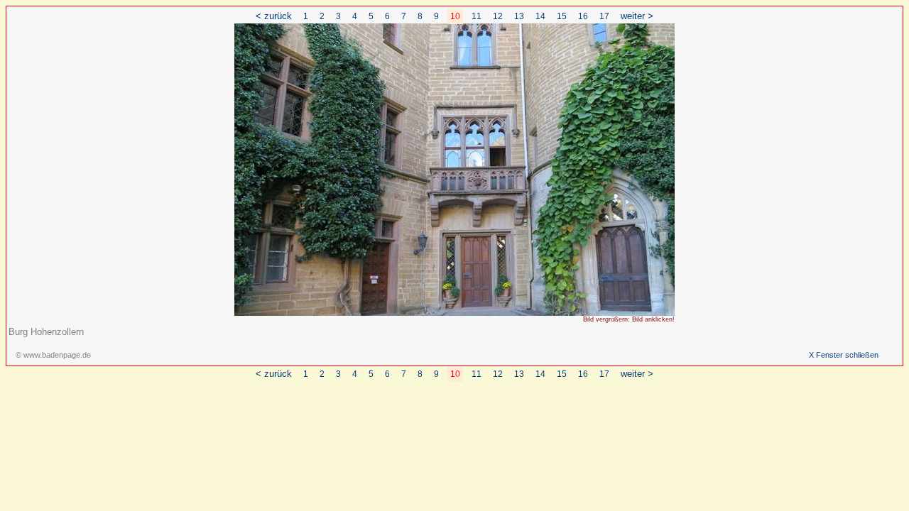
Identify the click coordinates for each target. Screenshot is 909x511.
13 (519, 16)
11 (476, 16)
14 (540, 16)
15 (562, 16)
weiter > (637, 16)
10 (455, 16)
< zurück (274, 16)
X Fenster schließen (843, 355)
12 (498, 16)
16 (583, 16)
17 (604, 16)
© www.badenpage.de (53, 355)
